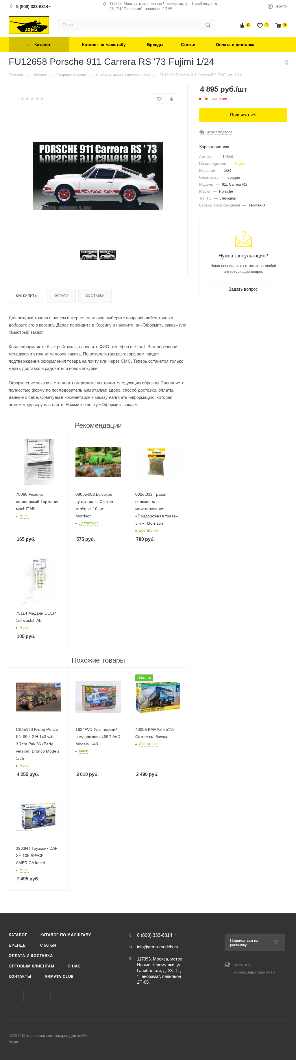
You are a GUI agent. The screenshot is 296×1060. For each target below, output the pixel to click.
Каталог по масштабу (65, 935)
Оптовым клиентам (31, 966)
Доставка (95, 295)
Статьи (48, 945)
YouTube (44, 996)
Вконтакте (15, 996)
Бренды (18, 945)
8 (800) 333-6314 (31, 6)
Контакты (20, 976)
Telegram (29, 996)
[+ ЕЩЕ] (276, 44)
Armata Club (59, 976)
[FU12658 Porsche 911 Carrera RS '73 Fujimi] (98, 176)
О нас (74, 966)
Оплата (61, 295)
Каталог (18, 935)
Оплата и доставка (31, 956)
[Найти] (208, 25)
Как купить (26, 295)
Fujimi (240, 163)
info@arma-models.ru (157, 946)
